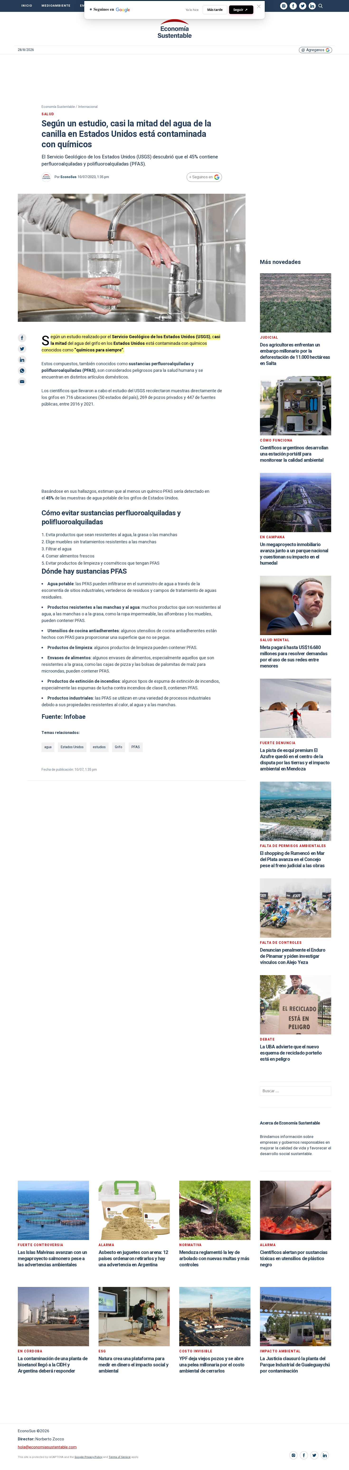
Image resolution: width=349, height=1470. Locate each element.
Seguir (240, 9)
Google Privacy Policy (88, 1457)
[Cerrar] (259, 6)
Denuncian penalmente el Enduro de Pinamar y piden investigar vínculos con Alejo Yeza (292, 956)
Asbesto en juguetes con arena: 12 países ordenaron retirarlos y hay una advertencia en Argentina (133, 1258)
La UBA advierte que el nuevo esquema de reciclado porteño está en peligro (291, 1053)
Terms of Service (120, 1457)
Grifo (118, 747)
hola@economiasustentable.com (47, 1447)
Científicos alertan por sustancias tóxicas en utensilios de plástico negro (294, 1258)
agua (48, 747)
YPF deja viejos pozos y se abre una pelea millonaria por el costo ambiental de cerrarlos (211, 1364)
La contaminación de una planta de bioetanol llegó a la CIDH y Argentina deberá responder (52, 1364)
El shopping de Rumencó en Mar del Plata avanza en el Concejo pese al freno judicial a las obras (292, 859)
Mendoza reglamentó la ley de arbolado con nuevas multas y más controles (214, 1258)
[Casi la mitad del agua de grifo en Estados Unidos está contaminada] (174, 29)
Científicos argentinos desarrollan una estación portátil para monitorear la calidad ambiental (294, 454)
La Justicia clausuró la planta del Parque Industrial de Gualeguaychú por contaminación (295, 1364)
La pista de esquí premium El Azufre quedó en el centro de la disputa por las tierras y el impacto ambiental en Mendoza (295, 759)
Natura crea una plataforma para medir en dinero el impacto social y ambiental (133, 1364)
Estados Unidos (72, 747)
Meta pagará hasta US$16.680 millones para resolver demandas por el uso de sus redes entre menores (293, 656)
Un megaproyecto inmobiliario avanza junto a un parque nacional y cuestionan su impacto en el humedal (294, 554)
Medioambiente (56, 6)
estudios (99, 747)
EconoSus (68, 177)
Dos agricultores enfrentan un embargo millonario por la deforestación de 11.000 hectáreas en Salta (295, 354)
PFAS (136, 747)
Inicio (26, 6)
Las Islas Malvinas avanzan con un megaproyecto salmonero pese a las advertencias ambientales (52, 1258)
